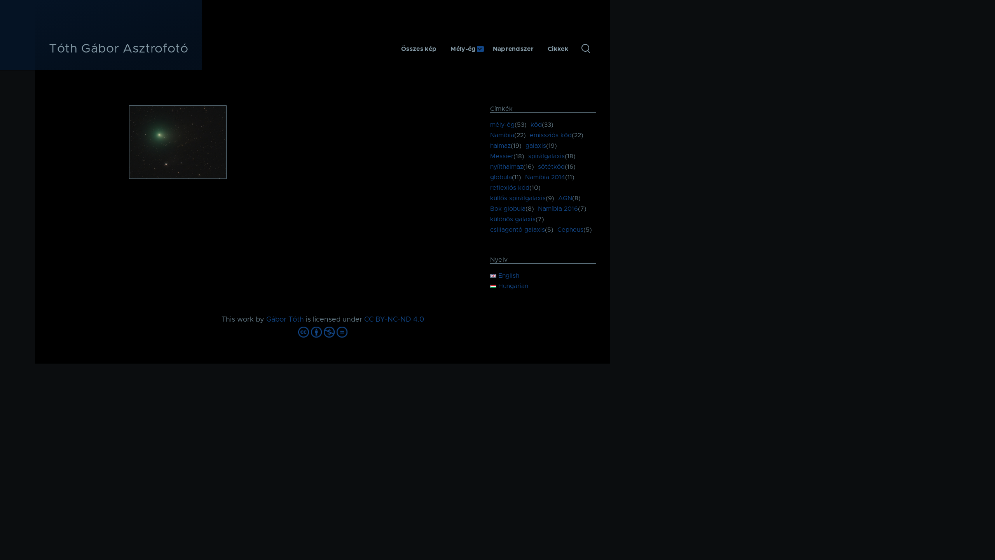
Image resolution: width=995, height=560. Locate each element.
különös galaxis (513, 219)
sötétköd (551, 167)
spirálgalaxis (546, 156)
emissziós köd (551, 135)
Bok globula (507, 209)
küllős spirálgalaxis (518, 198)
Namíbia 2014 (545, 177)
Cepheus (570, 230)
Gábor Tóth (285, 319)
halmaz (500, 146)
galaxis (535, 146)
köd (536, 125)
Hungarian (512, 286)
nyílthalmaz (506, 167)
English (507, 276)
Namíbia (502, 135)
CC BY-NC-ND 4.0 (394, 319)
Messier (501, 156)
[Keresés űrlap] (585, 49)
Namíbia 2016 (558, 209)
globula (501, 177)
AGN (565, 198)
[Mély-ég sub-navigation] (484, 49)
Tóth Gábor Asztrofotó (118, 49)
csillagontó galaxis (517, 230)
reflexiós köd (509, 188)
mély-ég (502, 125)
